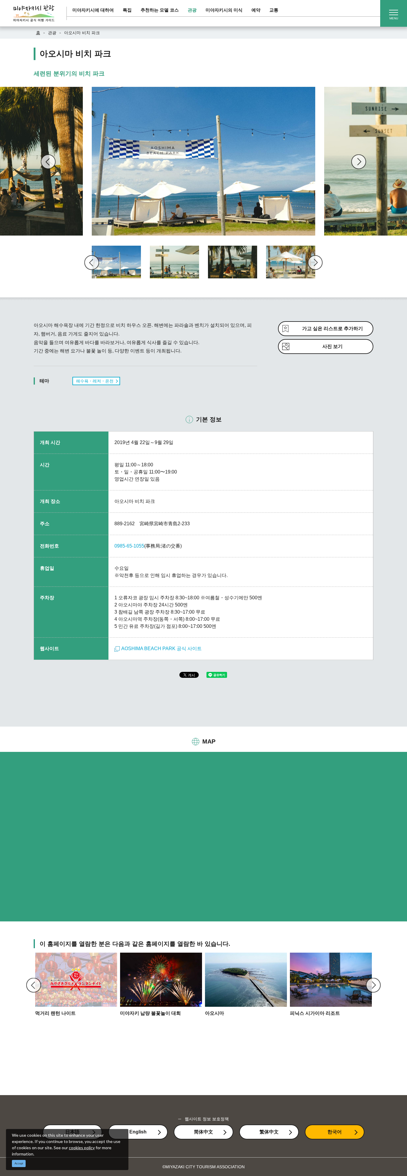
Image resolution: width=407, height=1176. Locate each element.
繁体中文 (269, 1131)
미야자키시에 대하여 (93, 9)
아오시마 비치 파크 (82, 32)
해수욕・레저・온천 (95, 381)
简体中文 (203, 1131)
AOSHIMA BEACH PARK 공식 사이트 (161, 648)
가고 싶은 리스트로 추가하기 (332, 328)
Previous (48, 161)
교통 (273, 9)
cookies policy (82, 1147)
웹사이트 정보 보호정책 (207, 1119)
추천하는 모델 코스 (160, 9)
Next (358, 161)
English (138, 1131)
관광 (192, 9)
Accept (19, 1163)
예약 (255, 9)
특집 (127, 9)
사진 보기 (332, 346)
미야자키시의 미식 (224, 9)
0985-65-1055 (129, 545)
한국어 (334, 1131)
